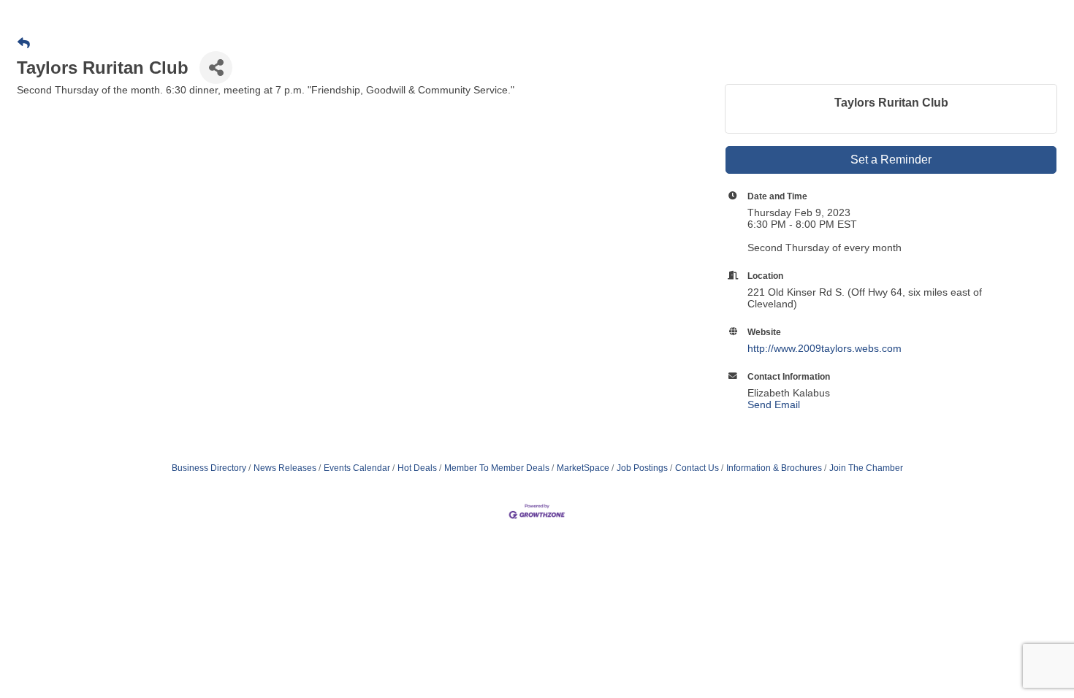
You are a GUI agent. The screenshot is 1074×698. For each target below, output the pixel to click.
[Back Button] (24, 44)
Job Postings (642, 468)
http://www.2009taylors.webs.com (824, 348)
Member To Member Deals (496, 468)
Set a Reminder (891, 159)
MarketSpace (583, 468)
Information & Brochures (774, 468)
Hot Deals (417, 468)
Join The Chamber (866, 468)
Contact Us (697, 468)
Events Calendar (357, 468)
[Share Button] (215, 67)
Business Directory (209, 468)
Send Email (773, 404)
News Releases (285, 468)
